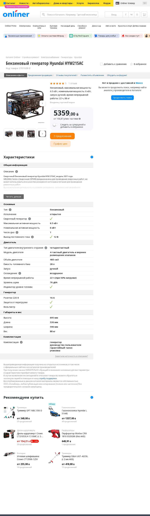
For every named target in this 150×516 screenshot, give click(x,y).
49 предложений (69, 422)
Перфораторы (68, 430)
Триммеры (22, 408)
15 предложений (69, 467)
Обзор (52, 404)
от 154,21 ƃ (23, 441)
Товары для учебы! (107, 35)
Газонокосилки (68, 408)
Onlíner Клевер (127, 3)
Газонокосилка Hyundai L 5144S (74, 412)
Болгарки (21, 453)
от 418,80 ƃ (68, 464)
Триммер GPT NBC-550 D (29, 410)
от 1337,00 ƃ (69, 418)
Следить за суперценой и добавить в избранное (72, 125)
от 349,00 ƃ (23, 418)
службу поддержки (48, 378)
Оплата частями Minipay (52, 35)
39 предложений (24, 444)
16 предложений (24, 467)
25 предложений (24, 422)
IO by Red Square (81, 35)
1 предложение (68, 444)
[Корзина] (144, 14)
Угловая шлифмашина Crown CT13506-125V (28, 458)
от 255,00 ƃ (23, 464)
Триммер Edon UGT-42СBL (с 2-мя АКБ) (75, 458)
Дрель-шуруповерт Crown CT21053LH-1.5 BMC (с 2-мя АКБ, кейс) (30, 435)
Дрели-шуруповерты (26, 430)
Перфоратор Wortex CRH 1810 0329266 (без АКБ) (74, 435)
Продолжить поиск (122, 97)
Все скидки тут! (132, 35)
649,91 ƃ (66, 441)
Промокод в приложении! (20, 35)
